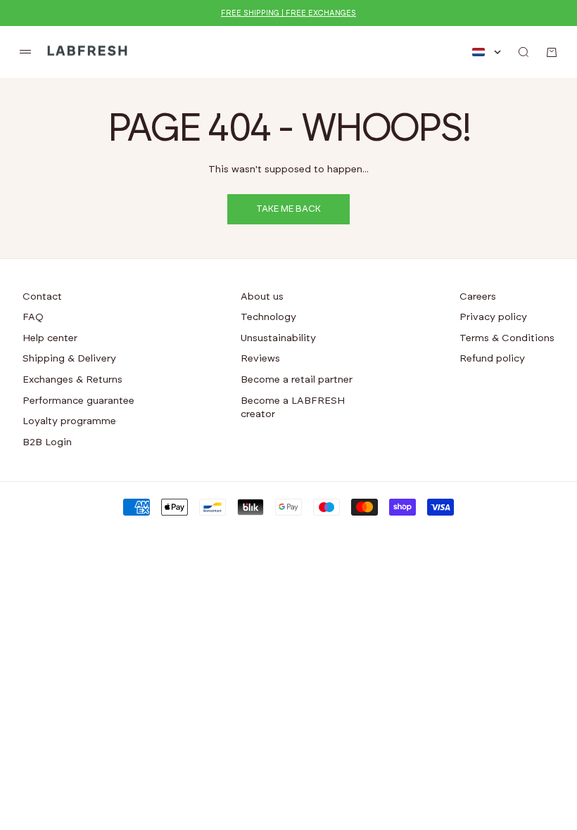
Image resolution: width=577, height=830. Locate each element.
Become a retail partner (297, 380)
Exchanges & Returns (72, 380)
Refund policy (492, 359)
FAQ (33, 317)
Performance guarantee (78, 401)
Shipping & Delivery (69, 359)
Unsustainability (278, 338)
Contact (42, 297)
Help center (50, 338)
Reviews (260, 359)
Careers (477, 297)
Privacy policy (493, 317)
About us (262, 297)
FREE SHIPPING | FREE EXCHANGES (288, 13)
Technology (268, 317)
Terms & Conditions (506, 338)
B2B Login (47, 442)
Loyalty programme (69, 421)
